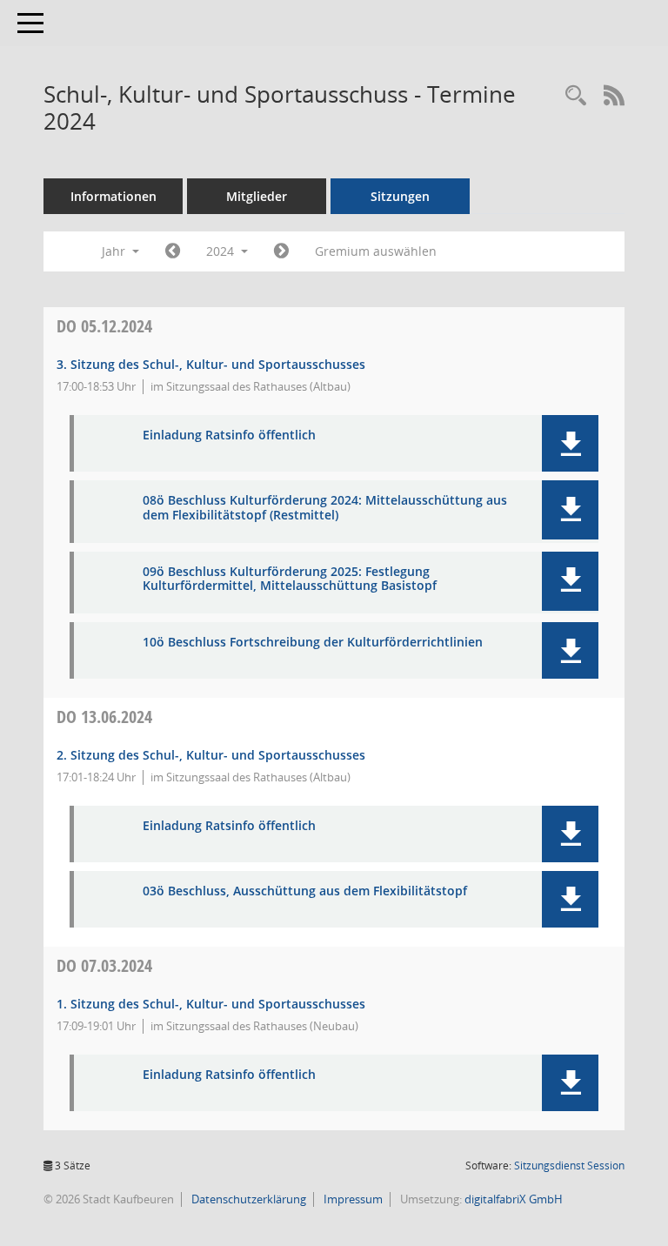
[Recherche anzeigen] (576, 96)
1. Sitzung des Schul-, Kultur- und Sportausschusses (211, 1003)
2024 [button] (221, 251)
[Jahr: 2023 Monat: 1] (172, 251)
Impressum (352, 1199)
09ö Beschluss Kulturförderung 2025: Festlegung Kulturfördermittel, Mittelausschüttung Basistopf (290, 579)
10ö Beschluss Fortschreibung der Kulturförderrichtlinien (313, 642)
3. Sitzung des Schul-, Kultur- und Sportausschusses (211, 364)
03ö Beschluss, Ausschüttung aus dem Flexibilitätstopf (305, 891)
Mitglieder (256, 196)
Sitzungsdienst (569, 1165)
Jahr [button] (115, 251)
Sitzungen (400, 196)
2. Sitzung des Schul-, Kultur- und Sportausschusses (211, 755)
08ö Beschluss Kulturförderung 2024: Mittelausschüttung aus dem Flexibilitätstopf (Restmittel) (325, 508)
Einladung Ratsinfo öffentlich (229, 435)
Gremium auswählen (376, 251)
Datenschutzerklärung (247, 1199)
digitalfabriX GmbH (513, 1199)
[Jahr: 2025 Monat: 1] (281, 251)
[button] (570, 443)
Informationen (113, 196)
